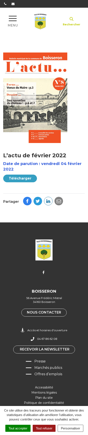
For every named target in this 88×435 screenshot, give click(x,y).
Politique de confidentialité (44, 403)
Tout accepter (18, 428)
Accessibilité (44, 387)
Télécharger (20, 178)
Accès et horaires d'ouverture (47, 330)
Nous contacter (44, 312)
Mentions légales (44, 392)
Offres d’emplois (48, 374)
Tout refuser (44, 428)
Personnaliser (70, 428)
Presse (40, 361)
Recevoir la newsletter (44, 349)
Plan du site (44, 398)
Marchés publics (48, 368)
